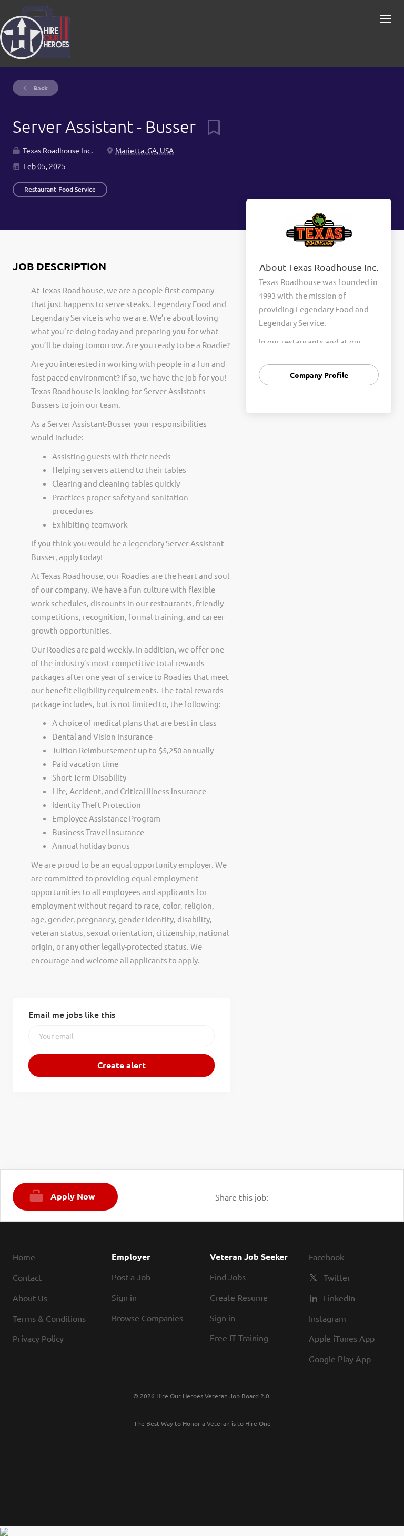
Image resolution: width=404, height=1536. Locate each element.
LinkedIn (339, 1297)
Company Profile (319, 375)
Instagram (327, 1318)
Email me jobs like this (71, 1014)
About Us (30, 1297)
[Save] (209, 126)
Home (24, 1256)
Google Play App (340, 1358)
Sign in (124, 1297)
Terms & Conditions (49, 1318)
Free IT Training (239, 1337)
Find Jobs (228, 1276)
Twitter (337, 1277)
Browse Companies (147, 1317)
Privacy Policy (38, 1338)
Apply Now (72, 1196)
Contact (27, 1277)
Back (40, 87)
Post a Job (131, 1276)
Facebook (326, 1256)
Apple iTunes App (342, 1338)
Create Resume (239, 1297)
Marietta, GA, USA (144, 150)
